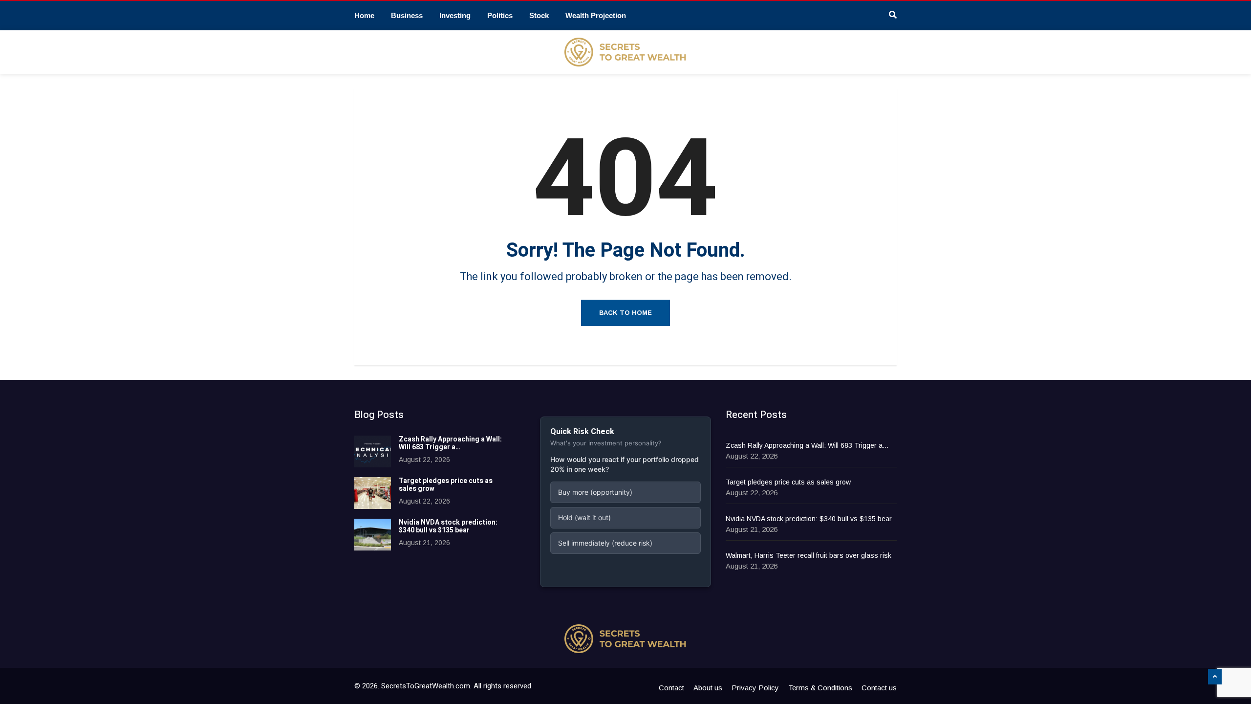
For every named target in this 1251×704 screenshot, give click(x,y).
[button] (625, 492)
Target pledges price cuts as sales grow (446, 485)
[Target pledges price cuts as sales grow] (372, 493)
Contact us (879, 687)
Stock (539, 15)
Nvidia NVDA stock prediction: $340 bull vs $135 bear (448, 526)
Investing (455, 15)
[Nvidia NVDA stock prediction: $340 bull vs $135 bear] (372, 534)
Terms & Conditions (820, 687)
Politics (500, 15)
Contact (671, 687)
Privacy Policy (755, 687)
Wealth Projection (595, 15)
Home (364, 15)
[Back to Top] (1215, 677)
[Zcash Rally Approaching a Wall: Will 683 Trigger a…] (372, 451)
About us (707, 687)
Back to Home (625, 312)
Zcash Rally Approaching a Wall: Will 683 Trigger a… (450, 443)
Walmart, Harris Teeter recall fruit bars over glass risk (808, 555)
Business (407, 15)
